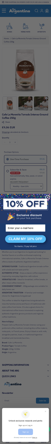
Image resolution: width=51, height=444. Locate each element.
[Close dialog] (48, 197)
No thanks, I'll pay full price (25, 246)
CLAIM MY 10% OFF (25, 239)
